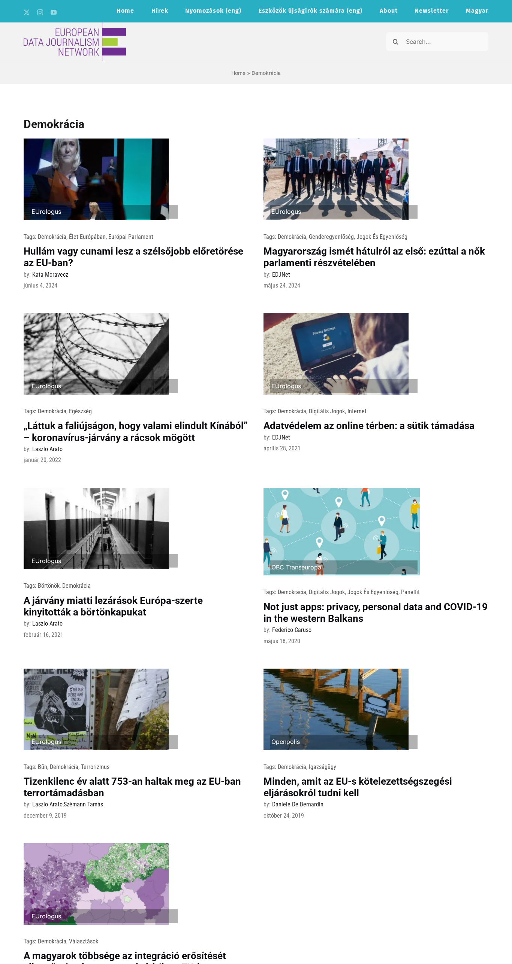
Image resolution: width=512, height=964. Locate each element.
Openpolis (285, 741)
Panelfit (410, 592)
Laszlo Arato (47, 449)
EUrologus (46, 211)
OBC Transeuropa (296, 567)
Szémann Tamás (83, 804)
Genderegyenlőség (331, 236)
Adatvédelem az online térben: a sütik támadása (369, 425)
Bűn (42, 766)
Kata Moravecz (50, 274)
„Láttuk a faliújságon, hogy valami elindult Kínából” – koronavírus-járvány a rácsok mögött (136, 431)
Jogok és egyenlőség (381, 236)
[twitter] (27, 12)
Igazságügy (322, 766)
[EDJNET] (75, 25)
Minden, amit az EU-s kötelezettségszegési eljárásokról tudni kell (357, 787)
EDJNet (281, 274)
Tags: (31, 236)
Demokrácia (52, 236)
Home (238, 73)
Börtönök (49, 585)
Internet (357, 411)
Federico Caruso (291, 629)
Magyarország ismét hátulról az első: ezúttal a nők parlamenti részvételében (374, 257)
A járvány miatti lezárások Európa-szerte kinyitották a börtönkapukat (113, 606)
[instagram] (40, 12)
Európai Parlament (130, 236)
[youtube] (54, 12)
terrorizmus (95, 766)
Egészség (80, 411)
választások (83, 941)
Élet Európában (87, 236)
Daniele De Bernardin (297, 804)
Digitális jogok (327, 411)
